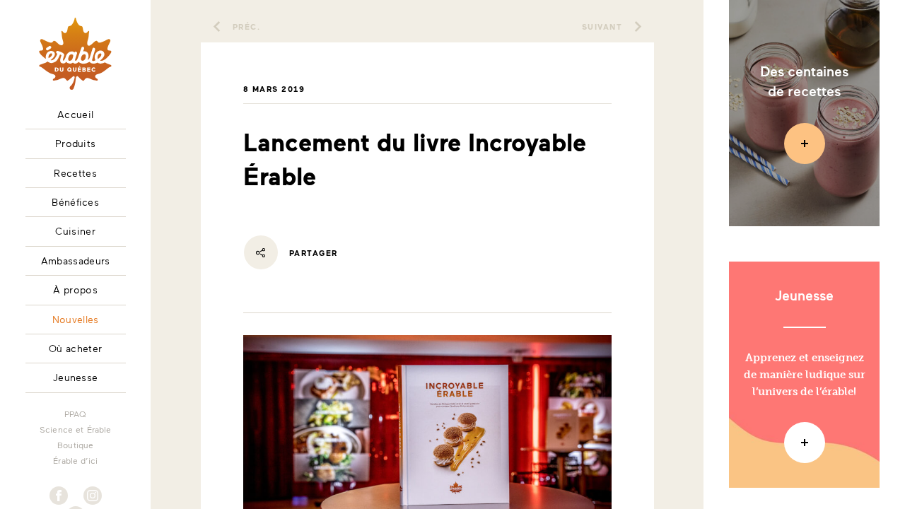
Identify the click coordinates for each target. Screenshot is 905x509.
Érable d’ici (75, 460)
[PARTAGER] (261, 252)
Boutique (75, 444)
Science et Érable (76, 429)
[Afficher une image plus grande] (427, 482)
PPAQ (75, 413)
